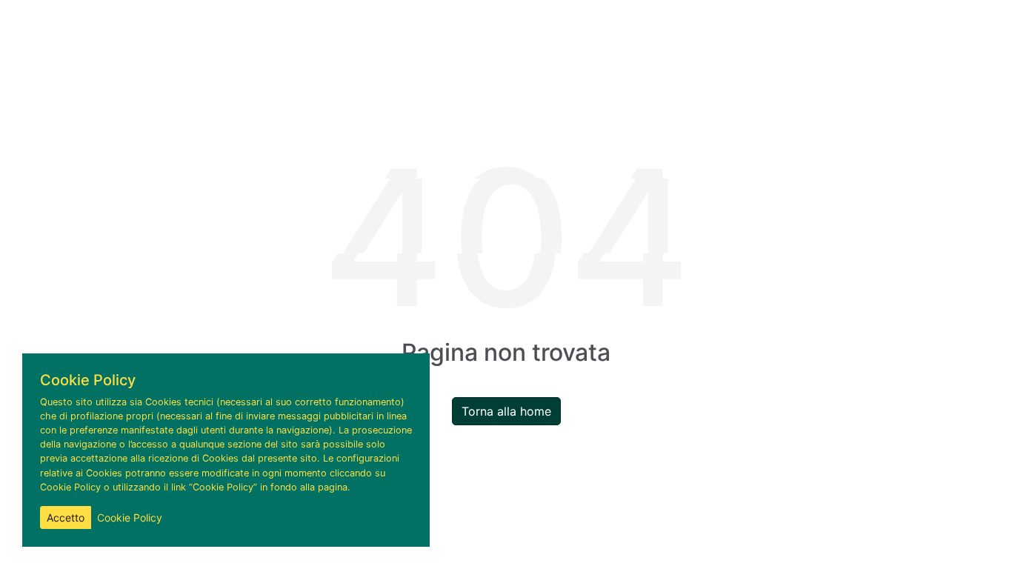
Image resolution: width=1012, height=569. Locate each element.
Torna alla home (506, 411)
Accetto (65, 517)
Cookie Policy (129, 517)
